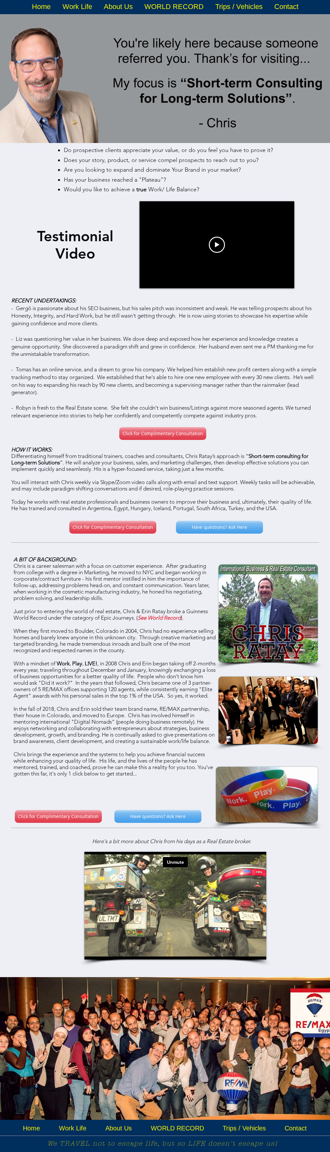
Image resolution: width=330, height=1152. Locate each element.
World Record (164, 617)
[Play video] (217, 245)
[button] (77, 6)
